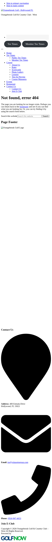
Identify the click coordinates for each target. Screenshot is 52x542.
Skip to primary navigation (17, 3)
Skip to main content (15, 6)
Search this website (9, 116)
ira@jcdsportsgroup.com (17, 462)
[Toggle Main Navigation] (2, 49)
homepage (24, 107)
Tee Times (13, 44)
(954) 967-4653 (14, 518)
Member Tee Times (35, 44)
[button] (10, 55)
